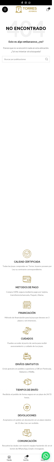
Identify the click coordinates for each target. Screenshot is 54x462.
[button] (46, 456)
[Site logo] (26, 9)
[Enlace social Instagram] (26, 3)
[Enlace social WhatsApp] (29, 3)
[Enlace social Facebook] (22, 3)
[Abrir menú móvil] (5, 9)
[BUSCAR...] (46, 59)
